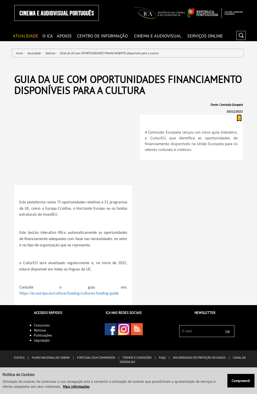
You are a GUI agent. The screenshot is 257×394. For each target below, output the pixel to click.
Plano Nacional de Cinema (51, 357)
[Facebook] (111, 329)
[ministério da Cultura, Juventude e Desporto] (215, 13)
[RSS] (137, 329)
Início (19, 53)
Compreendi (241, 380)
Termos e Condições (137, 357)
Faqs (162, 357)
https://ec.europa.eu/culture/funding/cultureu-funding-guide (69, 294)
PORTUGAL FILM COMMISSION (96, 357)
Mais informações (76, 386)
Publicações (43, 335)
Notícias (50, 53)
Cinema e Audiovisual (157, 35)
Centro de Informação (102, 35)
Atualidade (34, 53)
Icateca (19, 357)
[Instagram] (124, 329)
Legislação (42, 340)
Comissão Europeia (231, 104)
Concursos (42, 325)
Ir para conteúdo (236, 2)
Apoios (64, 35)
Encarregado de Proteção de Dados (199, 357)
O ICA (47, 35)
